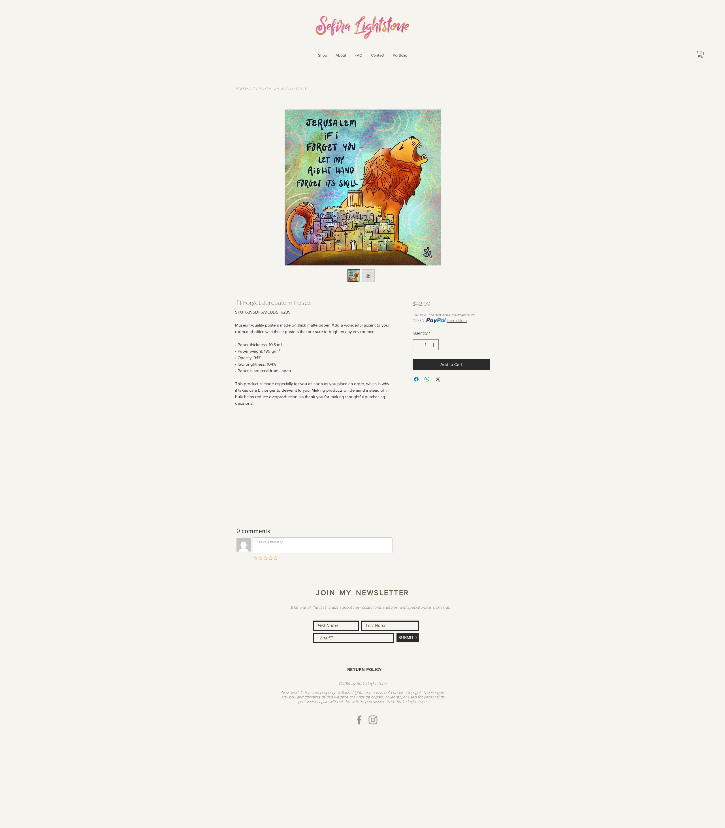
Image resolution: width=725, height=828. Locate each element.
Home (241, 88)
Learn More (457, 320)
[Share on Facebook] (416, 379)
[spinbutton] (425, 345)
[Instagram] (373, 720)
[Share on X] (437, 379)
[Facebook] (359, 720)
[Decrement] (417, 345)
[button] (322, 55)
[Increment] (434, 345)
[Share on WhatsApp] (427, 379)
